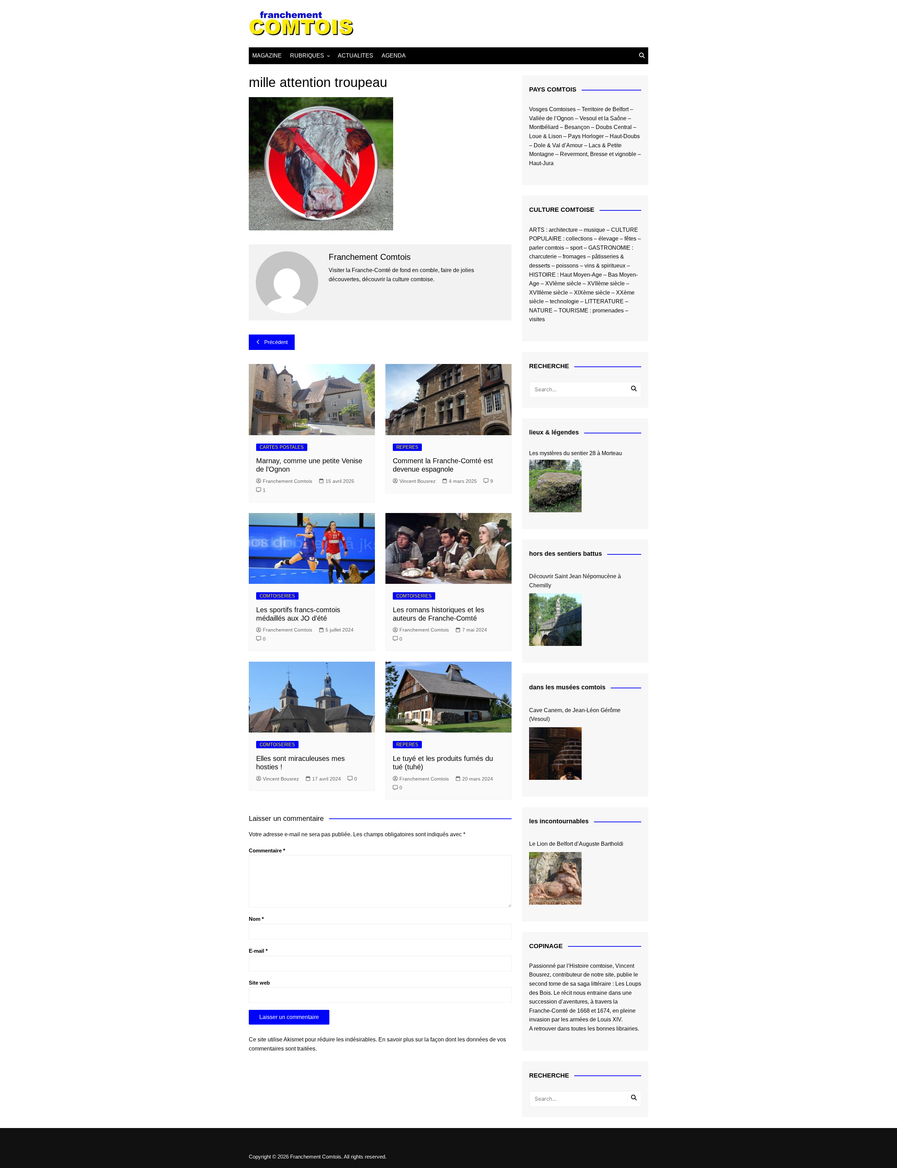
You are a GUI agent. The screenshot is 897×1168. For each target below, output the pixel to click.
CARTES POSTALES (282, 447)
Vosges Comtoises (552, 109)
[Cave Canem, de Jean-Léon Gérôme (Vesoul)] (555, 753)
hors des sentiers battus (565, 553)
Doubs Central (614, 127)
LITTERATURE (604, 301)
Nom (256, 919)
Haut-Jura (541, 163)
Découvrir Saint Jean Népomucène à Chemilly (575, 580)
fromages (574, 256)
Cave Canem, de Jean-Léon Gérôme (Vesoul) (575, 714)
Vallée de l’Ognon (551, 118)
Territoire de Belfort (605, 109)
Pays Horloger (586, 136)
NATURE (541, 310)
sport (576, 248)
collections (579, 239)
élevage (608, 239)
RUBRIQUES (307, 56)
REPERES (407, 447)
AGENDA (394, 56)
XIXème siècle (592, 293)
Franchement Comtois (287, 481)
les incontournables (559, 821)
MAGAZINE (267, 56)
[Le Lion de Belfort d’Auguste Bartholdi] (555, 878)
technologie (564, 301)
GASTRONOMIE (609, 248)
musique (594, 230)
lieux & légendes (554, 432)
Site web (259, 983)
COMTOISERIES (277, 596)
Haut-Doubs (625, 136)
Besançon (577, 127)
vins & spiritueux (604, 266)
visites (537, 319)
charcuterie (543, 256)
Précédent (276, 342)
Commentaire (267, 850)
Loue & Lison (545, 136)
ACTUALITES (355, 56)
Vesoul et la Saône (603, 118)
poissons (567, 266)
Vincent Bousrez (417, 481)
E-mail (258, 951)
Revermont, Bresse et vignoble (598, 154)
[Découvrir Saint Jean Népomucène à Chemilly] (555, 619)
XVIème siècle (563, 283)
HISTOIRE (542, 275)
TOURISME (573, 310)
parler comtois (546, 248)
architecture (563, 230)
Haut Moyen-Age (581, 275)
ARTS (537, 230)
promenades (608, 310)
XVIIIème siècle (548, 293)
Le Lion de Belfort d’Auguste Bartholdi (576, 844)
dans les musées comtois (567, 687)
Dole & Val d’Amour (558, 145)
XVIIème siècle (606, 283)
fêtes (630, 239)
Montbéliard (544, 127)
